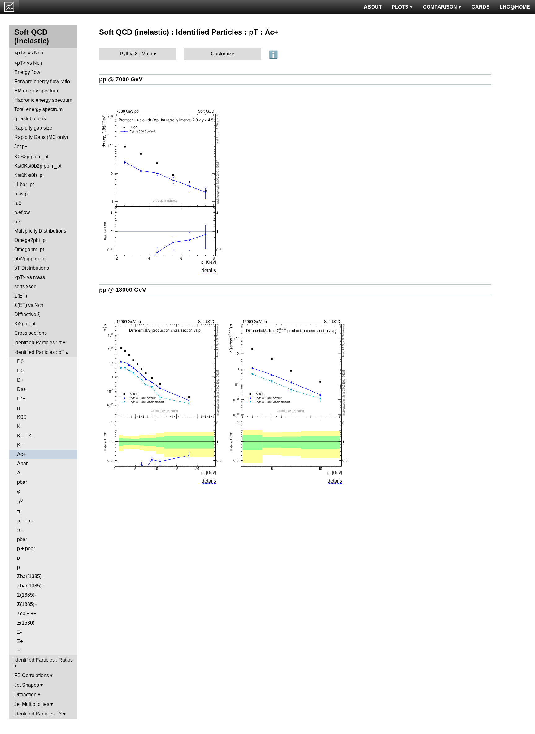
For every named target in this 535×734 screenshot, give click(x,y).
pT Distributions (31, 268)
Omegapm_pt (29, 249)
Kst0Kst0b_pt (29, 175)
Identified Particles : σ (38, 342)
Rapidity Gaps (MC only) (41, 137)
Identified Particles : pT (39, 352)
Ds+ (21, 389)
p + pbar (26, 548)
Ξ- (19, 632)
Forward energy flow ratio (42, 81)
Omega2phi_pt (30, 240)
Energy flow (27, 72)
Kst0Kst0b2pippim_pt (37, 166)
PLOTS (400, 7)
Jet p (20, 147)
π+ (20, 530)
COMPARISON (440, 7)
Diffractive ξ (27, 314)
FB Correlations (31, 675)
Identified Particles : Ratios (43, 660)
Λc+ (21, 454)
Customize (222, 53)
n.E (18, 203)
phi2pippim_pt (30, 258)
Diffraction (25, 694)
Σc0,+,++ (26, 613)
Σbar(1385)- (30, 576)
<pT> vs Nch (28, 53)
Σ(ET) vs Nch (28, 305)
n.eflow (22, 212)
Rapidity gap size (33, 128)
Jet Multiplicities (31, 704)
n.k (17, 221)
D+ (20, 380)
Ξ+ (20, 641)
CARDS (481, 7)
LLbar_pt (24, 184)
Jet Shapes (26, 685)
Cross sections (30, 333)
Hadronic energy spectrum (43, 100)
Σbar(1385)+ (30, 585)
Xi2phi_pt (24, 323)
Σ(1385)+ (27, 604)
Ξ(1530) (25, 622)
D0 (20, 361)
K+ (20, 445)
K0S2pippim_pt (31, 156)
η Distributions (30, 118)
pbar (22, 482)
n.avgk (21, 193)
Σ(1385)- (26, 595)
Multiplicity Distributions (40, 231)
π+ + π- (25, 520)
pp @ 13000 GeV (122, 289)
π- (19, 511)
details (209, 270)
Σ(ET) (20, 295)
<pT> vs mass (29, 277)
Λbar (22, 463)
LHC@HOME (515, 7)
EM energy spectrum (36, 90)
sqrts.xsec (25, 286)
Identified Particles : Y (38, 713)
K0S (22, 417)
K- (19, 426)
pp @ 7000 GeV (121, 79)
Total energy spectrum (38, 109)
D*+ (21, 398)
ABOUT (373, 7)
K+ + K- (25, 435)
